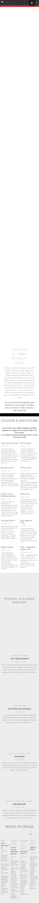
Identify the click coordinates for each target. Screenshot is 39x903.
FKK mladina (25, 443)
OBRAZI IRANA (33, 848)
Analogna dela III (8, 520)
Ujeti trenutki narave (9, 443)
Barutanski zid (10, 801)
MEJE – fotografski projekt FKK (27, 548)
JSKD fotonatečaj (5, 845)
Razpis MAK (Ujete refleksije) (19, 708)
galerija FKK (21, 753)
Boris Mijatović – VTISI (27, 521)
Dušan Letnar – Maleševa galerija (8, 495)
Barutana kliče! (7, 467)
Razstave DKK (15, 655)
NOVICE (3, 840)
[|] (7, 2)
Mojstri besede (7, 547)
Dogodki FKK (24, 655)
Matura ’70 (25, 494)
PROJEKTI (24, 706)
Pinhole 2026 (25, 467)
